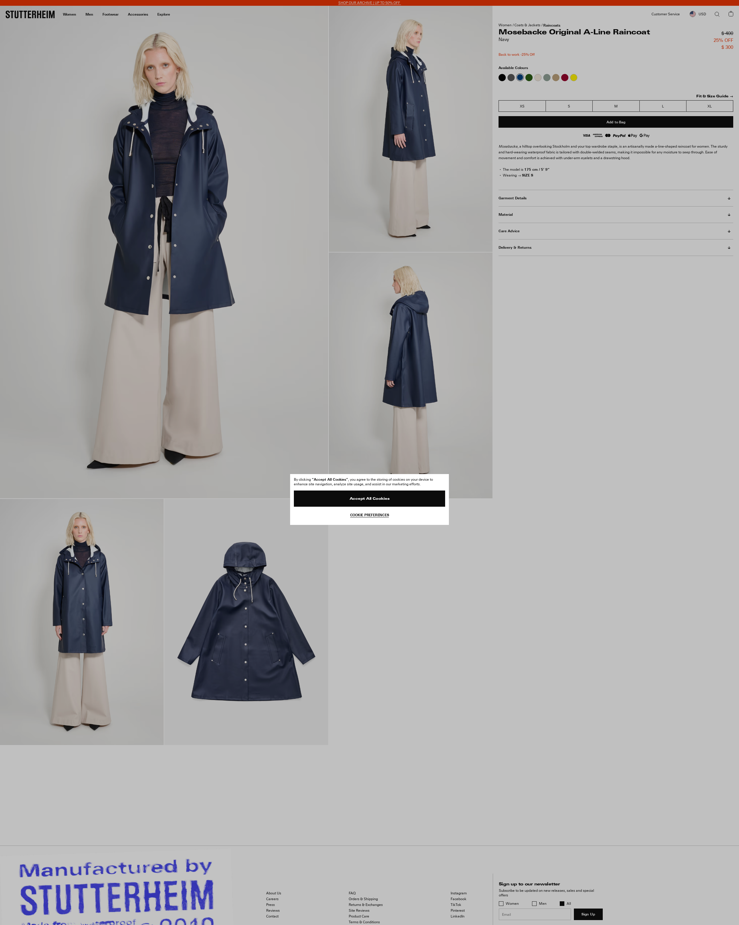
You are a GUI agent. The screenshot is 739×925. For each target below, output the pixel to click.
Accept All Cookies (370, 499)
